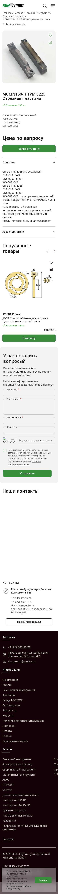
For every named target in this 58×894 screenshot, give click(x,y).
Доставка (8, 726)
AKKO (5, 780)
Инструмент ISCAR (14, 800)
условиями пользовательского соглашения (16, 878)
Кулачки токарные (14, 810)
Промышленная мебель (17, 815)
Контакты (8, 695)
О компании (10, 680)
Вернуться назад (15, 24)
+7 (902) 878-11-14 (21, 601)
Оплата (7, 731)
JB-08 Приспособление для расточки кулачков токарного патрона (25, 320)
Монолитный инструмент (18, 774)
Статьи (7, 736)
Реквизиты (9, 710)
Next (54, 251)
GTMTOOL (50, 329)
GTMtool (7, 785)
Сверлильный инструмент (19, 769)
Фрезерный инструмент (17, 764)
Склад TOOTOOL (12, 700)
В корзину (29, 338)
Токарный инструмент (16, 759)
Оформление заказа (15, 741)
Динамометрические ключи (20, 795)
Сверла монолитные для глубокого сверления (24, 827)
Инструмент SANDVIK (16, 805)
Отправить (27, 473)
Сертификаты (11, 705)
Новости (7, 715)
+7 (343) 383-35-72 (21, 598)
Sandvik (7, 790)
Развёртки (9, 820)
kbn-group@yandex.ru (22, 605)
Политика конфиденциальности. (24, 463)
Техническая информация (18, 690)
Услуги (6, 685)
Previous (48, 251)
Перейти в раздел (29, 622)
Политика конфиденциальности (23, 720)
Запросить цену (29, 148)
